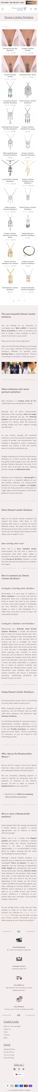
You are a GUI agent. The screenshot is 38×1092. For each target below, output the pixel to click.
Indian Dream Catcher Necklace (10, 208)
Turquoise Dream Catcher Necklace (10, 102)
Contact (7, 1035)
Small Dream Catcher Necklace (27, 208)
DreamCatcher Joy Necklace (10, 49)
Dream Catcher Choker (28, 49)
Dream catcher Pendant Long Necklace (28, 181)
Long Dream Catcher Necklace (10, 180)
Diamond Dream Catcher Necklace (28, 289)
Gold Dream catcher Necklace (10, 289)
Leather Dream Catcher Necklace (28, 262)
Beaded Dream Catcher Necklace (28, 234)
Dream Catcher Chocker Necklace (28, 154)
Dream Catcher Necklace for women (10, 262)
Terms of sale (9, 1055)
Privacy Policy (9, 1052)
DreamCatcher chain (28, 75)
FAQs (6, 1032)
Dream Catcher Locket (10, 76)
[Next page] (24, 300)
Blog (5, 1038)
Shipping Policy (9, 1049)
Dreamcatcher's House (21, 1090)
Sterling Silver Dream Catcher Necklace (10, 128)
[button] (2, 9)
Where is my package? (12, 1026)
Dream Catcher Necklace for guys (28, 128)
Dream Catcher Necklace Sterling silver (10, 235)
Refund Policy (9, 1058)
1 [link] (13, 300)
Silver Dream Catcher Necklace (27, 102)
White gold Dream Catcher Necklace (10, 154)
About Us (7, 1029)
